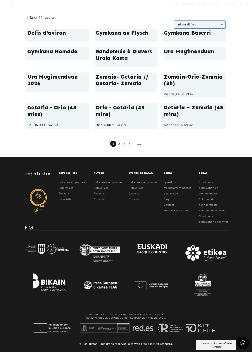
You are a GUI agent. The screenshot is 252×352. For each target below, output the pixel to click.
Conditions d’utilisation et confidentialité (208, 188)
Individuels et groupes (108, 182)
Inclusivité (65, 199)
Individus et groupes (72, 182)
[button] (242, 342)
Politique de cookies (212, 210)
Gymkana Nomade (52, 51)
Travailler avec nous (176, 210)
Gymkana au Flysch (122, 33)
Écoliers (64, 193)
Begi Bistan (171, 193)
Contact (169, 204)
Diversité (99, 199)
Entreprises (101, 187)
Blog (166, 199)
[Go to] (4, 4)
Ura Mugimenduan (189, 51)
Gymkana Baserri (187, 33)
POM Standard (162, 344)
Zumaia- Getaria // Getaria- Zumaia (122, 80)
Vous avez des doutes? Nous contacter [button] (217, 345)
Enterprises (66, 187)
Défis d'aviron (46, 33)
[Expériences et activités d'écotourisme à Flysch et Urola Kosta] (30, 14)
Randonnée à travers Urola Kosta (124, 54)
